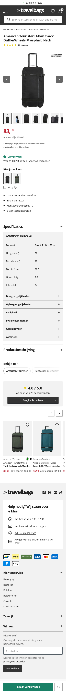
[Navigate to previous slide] (51, 413)
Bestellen (8, 584)
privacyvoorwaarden (14, 661)
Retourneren (10, 595)
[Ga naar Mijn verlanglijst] (53, 11)
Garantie (8, 601)
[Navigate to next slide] (59, 413)
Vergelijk (12, 187)
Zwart (31, 459)
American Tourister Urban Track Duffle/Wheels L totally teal (46, 464)
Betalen (7, 590)
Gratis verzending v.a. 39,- (34, 2)
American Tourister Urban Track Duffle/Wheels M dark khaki (15, 464)
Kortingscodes (11, 606)
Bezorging (8, 579)
